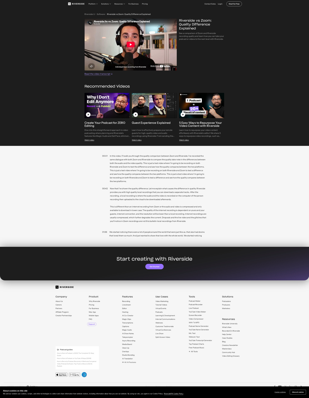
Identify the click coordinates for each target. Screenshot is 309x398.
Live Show (159, 333)
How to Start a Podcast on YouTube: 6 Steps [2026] (74, 358)
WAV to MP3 (194, 322)
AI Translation (127, 359)
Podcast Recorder (196, 304)
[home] (76, 3)
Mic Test (192, 333)
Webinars (159, 323)
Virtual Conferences (163, 330)
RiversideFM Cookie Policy (173, 394)
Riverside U (89, 14)
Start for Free (234, 4)
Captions (125, 326)
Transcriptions (127, 323)
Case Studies (227, 338)
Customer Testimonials (164, 326)
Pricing (145, 4)
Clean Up (125, 348)
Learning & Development (165, 315)
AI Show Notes (128, 333)
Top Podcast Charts (196, 344)
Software (101, 14)
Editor (124, 308)
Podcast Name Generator (199, 326)
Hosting (125, 312)
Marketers (226, 308)
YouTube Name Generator (199, 330)
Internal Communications (165, 319)
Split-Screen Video (162, 337)
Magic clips (126, 319)
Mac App (92, 312)
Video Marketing (161, 301)
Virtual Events (160, 308)
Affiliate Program (62, 312)
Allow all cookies (298, 392)
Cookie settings (280, 392)
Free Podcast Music (196, 348)
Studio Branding (128, 355)
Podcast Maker (194, 301)
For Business (133, 4)
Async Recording (128, 341)
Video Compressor (196, 319)
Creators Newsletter (230, 345)
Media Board (127, 344)
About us (59, 301)
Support (91, 324)
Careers (59, 305)
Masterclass (227, 349)
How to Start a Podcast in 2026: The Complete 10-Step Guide (75, 354)
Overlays (125, 351)
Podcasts (159, 312)
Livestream (126, 305)
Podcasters (226, 301)
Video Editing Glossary (231, 356)
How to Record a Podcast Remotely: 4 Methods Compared (76, 361)
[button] (93, 4)
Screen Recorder (195, 315)
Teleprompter (127, 337)
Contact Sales (210, 4)
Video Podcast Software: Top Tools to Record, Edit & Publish (74, 365)
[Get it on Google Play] (74, 375)
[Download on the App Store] (61, 375)
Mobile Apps (94, 315)
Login (220, 4)
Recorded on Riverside (231, 331)
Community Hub (228, 352)
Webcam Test (194, 337)
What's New (227, 327)
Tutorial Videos (161, 305)
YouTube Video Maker (197, 312)
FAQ (90, 319)
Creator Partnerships (64, 315)
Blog (224, 342)
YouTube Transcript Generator (200, 340)
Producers (226, 305)
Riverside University (229, 324)
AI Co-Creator (127, 315)
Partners (59, 308)
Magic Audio (127, 330)
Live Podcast (194, 308)
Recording (126, 301)
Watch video (89, 140)
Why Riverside (94, 301)
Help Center (227, 334)
